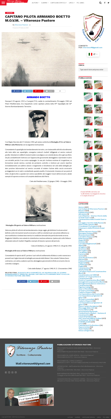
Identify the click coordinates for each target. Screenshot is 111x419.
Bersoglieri (82, 250)
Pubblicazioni (83, 212)
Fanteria (81, 254)
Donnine (81, 242)
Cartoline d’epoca (58, 3)
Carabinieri (82, 252)
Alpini (80, 245)
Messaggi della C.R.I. (86, 308)
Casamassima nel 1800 (87, 275)
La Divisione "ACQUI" (86, 320)
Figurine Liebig (84, 287)
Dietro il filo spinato (86, 224)
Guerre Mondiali (85, 289)
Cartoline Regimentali (87, 244)
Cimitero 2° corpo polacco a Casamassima (89, 277)
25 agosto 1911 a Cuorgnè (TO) (29, 272)
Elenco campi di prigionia (88, 306)
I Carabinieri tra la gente (88, 226)
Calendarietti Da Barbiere (88, 325)
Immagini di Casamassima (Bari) (91, 282)
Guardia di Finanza (85, 257)
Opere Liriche (84, 327)
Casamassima (84, 268)
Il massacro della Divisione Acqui (91, 228)
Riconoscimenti (84, 235)
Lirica (71, 3)
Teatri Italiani (83, 329)
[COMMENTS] (60, 90)
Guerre (44, 3)
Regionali (82, 263)
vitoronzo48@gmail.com (92, 47)
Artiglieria (82, 247)
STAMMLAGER (84, 322)
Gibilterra (26, 276)
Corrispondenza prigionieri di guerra (90, 296)
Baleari (32, 274)
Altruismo (82, 214)
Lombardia (82, 264)
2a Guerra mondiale (86, 299)
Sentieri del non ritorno (87, 231)
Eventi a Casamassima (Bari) (89, 280)
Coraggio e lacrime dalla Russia (90, 223)
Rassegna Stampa (85, 233)
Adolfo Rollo (83, 270)
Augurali (81, 240)
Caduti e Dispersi (85, 292)
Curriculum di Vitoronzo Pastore (91, 209)
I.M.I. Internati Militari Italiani (90, 318)
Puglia (80, 266)
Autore (35, 3)
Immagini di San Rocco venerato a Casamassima (91, 284)
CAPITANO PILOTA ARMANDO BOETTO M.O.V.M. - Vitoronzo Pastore (37, 275)
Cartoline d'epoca (85, 237)
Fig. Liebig (80, 3)
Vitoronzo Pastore (21, 25)
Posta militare (84, 310)
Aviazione (82, 249)
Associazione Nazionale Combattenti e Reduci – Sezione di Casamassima (92, 313)
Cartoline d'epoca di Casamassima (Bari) (92, 272)
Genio (80, 256)
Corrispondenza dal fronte (89, 294)
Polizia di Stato (84, 261)
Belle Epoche (83, 238)
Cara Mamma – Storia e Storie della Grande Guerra (92, 217)
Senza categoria (84, 330)
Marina (81, 259)
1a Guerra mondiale (86, 290)
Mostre (81, 211)
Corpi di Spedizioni (86, 316)
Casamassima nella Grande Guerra (92, 219)
